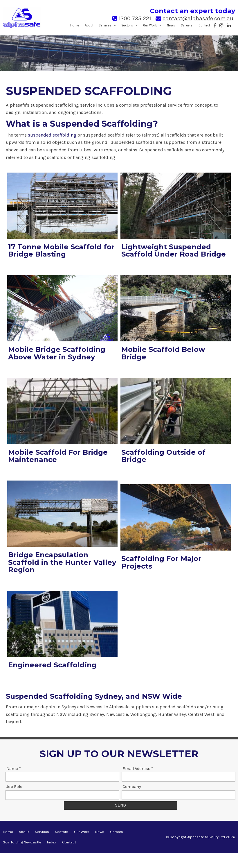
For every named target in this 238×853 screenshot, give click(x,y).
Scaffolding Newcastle (22, 842)
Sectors (127, 25)
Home (74, 25)
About (89, 25)
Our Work (150, 25)
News (171, 25)
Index (51, 842)
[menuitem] (8, 832)
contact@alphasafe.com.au (198, 18)
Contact (204, 25)
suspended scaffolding (52, 135)
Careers (187, 25)
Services (105, 25)
